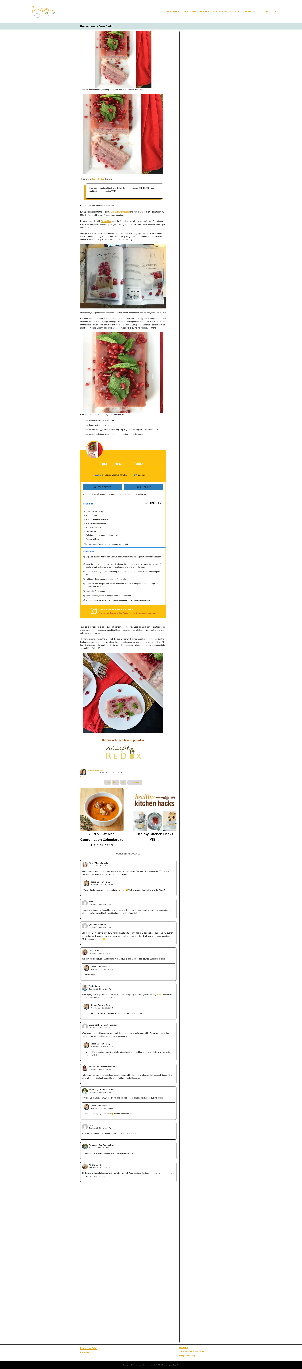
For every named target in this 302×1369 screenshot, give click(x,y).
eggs (107, 782)
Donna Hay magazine (120, 212)
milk (123, 782)
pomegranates (135, 782)
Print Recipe (104, 487)
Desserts (83, 777)
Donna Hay (106, 221)
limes (115, 782)
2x (156, 503)
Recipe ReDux (97, 179)
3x (161, 503)
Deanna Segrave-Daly (96, 770)
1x (152, 503)
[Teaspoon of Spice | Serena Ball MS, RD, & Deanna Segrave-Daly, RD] (58, 12)
